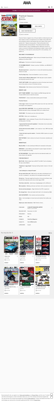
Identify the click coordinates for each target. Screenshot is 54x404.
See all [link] (50, 233)
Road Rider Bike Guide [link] (41, 286)
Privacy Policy (35, 395)
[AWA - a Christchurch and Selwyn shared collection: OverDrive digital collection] (27, 3)
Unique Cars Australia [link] (25, 286)
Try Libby (15, 10)
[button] (25, 26)
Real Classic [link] (22, 256)
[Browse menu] (52, 7)
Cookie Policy (37, 400)
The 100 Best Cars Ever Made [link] (42, 256)
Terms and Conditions (25, 395)
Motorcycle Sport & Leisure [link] (11, 286)
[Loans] (49, 7)
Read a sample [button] (38, 26)
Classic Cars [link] (7, 256)
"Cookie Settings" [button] (31, 398)
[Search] (2, 7)
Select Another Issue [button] (27, 31)
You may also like (6, 233)
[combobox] (24, 7)
